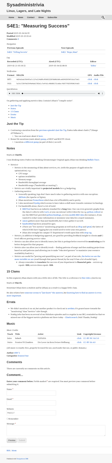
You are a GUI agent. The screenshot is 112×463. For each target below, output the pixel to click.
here (41, 136)
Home (11, 17)
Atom (14, 450)
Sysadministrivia (25, 4)
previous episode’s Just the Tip (52, 130)
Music (13, 117)
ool (26, 209)
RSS (8, 450)
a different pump (31, 142)
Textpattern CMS (22, 459)
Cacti (46, 212)
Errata (13, 114)
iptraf (89, 226)
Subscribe (52, 17)
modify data (76, 214)
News (20, 17)
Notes (13, 108)
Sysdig (37, 203)
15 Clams (15, 111)
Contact (30, 17)
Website (10, 409)
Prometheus (38, 200)
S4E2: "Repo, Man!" (69, 52)
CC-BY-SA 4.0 (89, 342)
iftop (80, 226)
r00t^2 (17, 352)
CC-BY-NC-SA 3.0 (91, 338)
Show (41, 17)
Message (11, 423)
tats (22, 197)
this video (86, 278)
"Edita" (93, 65)
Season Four (23, 355)
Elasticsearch (71, 317)
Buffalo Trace (93, 159)
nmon (25, 220)
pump (43, 139)
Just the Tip (16, 105)
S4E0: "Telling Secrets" (17, 52)
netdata (71, 308)
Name (10, 389)
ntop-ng (87, 232)
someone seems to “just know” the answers (43, 292)
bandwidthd (27, 223)
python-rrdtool (93, 212)
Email (10, 399)
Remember (13, 418)
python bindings (54, 214)
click (90, 79)
